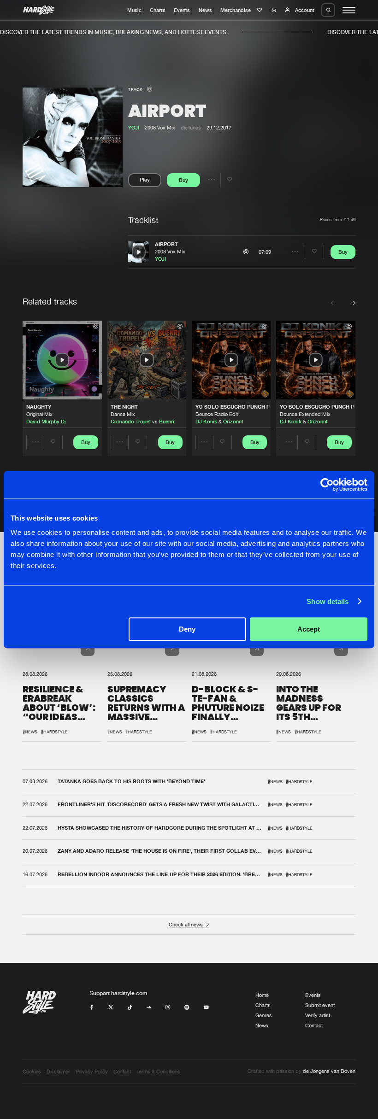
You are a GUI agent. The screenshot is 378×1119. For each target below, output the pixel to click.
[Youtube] (206, 1007)
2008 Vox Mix (170, 251)
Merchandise (235, 10)
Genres (263, 1015)
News (205, 10)
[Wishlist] (260, 10)
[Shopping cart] (274, 10)
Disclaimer (58, 1071)
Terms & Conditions (158, 1071)
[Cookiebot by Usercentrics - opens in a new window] (327, 485)
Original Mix (39, 414)
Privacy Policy (92, 1071)
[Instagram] (168, 1007)
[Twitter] (110, 1007)
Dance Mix (123, 414)
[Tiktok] (129, 1007)
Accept (308, 629)
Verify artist (317, 1015)
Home (262, 995)
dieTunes (191, 127)
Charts (157, 10)
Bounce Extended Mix (305, 414)
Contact (314, 1025)
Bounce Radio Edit (216, 414)
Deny (187, 629)
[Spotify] (186, 1007)
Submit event (320, 1005)
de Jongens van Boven (329, 1071)
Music (134, 10)
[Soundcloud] (149, 1007)
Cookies (32, 1071)
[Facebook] (91, 1007)
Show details (327, 601)
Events (182, 10)
